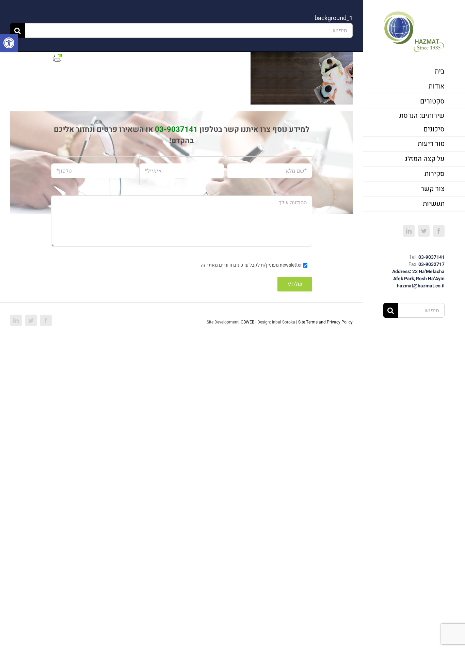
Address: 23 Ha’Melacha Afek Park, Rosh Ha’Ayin (418, 275)
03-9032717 (431, 264)
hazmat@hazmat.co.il (421, 285)
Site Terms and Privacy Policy (325, 322)
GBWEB (247, 322)
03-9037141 (431, 257)
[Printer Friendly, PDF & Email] (57, 57)
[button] (9, 43)
